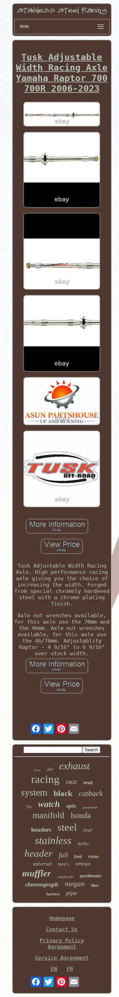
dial (50, 769)
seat (88, 782)
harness (53, 894)
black (63, 793)
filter (95, 885)
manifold (48, 815)
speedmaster (91, 875)
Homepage (62, 918)
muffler (36, 873)
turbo (83, 843)
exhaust (74, 766)
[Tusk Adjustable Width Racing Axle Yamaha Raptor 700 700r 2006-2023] (62, 115)
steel (67, 827)
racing (45, 779)
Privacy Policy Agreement (62, 943)
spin (71, 806)
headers (41, 829)
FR (70, 969)
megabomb (65, 877)
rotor (93, 856)
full (63, 855)
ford (78, 856)
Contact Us (62, 929)
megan (75, 884)
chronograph (41, 884)
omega (83, 863)
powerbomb (90, 807)
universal (42, 864)
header (38, 853)
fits (29, 806)
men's (63, 864)
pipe (71, 892)
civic (37, 770)
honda (81, 815)
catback (91, 793)
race (71, 781)
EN (54, 969)
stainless (53, 840)
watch (49, 804)
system (34, 792)
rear (88, 830)
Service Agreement (62, 958)
